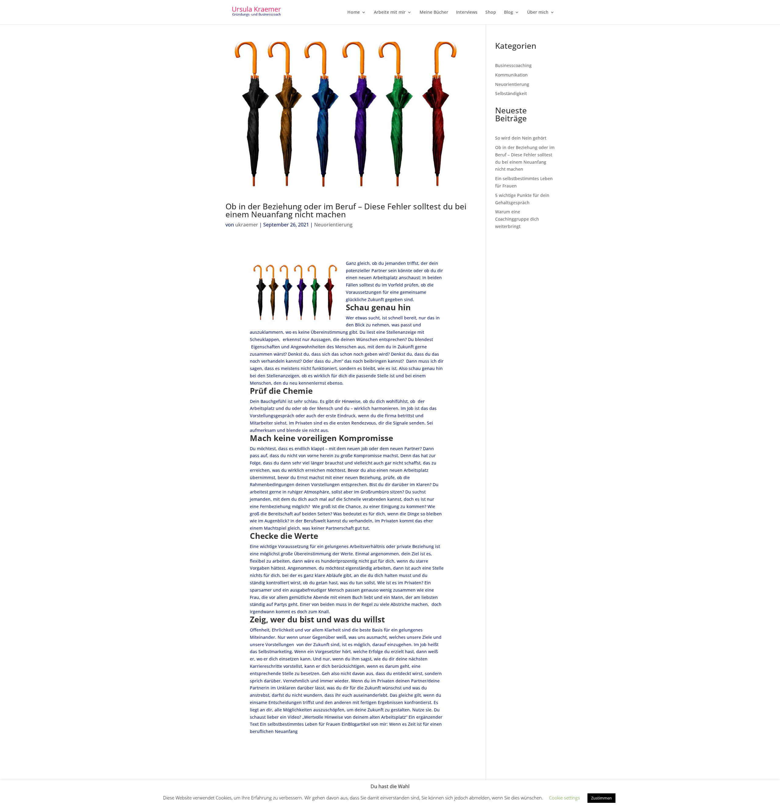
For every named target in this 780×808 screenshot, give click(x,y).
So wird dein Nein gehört (520, 138)
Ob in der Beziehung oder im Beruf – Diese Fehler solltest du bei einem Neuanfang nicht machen (345, 210)
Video (293, 717)
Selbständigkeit (511, 93)
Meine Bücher (434, 12)
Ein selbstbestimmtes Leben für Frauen (300, 724)
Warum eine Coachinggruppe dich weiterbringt (517, 219)
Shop (490, 12)
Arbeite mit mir (390, 12)
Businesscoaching (513, 65)
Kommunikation (511, 75)
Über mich (537, 12)
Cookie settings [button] (564, 798)
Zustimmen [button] (601, 798)
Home (353, 12)
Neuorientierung (333, 224)
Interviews (466, 12)
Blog (508, 12)
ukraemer (246, 224)
